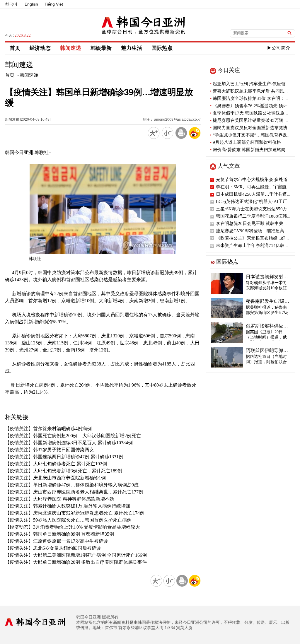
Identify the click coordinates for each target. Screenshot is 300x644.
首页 (15, 48)
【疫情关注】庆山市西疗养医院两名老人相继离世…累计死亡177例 (74, 491)
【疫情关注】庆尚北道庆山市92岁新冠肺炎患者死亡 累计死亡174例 (74, 512)
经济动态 (40, 48)
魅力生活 (131, 48)
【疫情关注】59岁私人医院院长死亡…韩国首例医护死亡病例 (68, 519)
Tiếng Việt (54, 4)
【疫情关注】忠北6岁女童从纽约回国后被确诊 (53, 548)
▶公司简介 (278, 47)
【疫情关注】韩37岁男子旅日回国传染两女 (49, 449)
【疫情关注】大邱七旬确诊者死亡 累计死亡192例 (56, 463)
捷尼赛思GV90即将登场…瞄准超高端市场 (256, 230)
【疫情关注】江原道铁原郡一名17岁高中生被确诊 (56, 541)
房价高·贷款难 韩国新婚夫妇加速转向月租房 (254, 149)
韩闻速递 (70, 48)
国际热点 (162, 48)
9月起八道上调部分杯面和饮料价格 (245, 142)
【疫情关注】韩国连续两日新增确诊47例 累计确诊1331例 (64, 456)
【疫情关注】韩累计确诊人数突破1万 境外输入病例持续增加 (67, 505)
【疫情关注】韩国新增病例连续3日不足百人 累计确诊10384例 (69, 442)
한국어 (11, 4)
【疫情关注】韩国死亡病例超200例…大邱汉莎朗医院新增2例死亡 (73, 435)
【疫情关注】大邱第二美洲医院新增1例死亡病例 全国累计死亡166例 (76, 555)
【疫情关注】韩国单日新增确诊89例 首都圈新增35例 (59, 534)
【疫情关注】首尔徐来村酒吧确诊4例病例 (48, 428)
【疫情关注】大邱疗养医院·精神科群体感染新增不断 (59, 498)
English (31, 4)
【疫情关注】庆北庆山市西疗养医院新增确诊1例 (55, 477)
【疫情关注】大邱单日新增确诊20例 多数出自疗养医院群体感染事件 (76, 562)
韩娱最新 (101, 48)
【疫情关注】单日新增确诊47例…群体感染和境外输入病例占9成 (72, 484)
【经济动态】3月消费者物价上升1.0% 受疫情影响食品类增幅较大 (72, 527)
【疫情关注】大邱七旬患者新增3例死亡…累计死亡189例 (63, 470)
